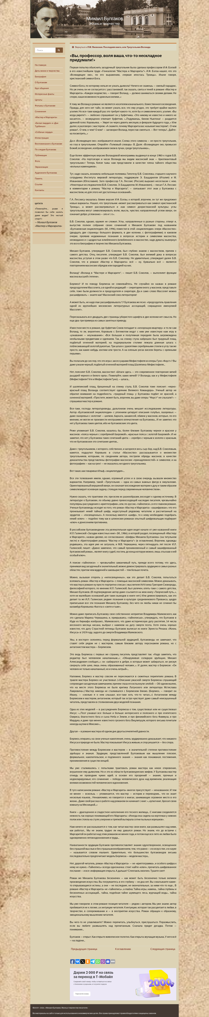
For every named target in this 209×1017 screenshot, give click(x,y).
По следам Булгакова (45, 149)
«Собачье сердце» (44, 132)
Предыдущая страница (84, 948)
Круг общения (42, 88)
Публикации (41, 155)
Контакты (39, 190)
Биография (40, 76)
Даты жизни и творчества (47, 70)
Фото (37, 161)
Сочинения (40, 111)
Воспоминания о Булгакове (48, 143)
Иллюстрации (42, 137)
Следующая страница (162, 948)
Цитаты (38, 99)
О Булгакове (41, 82)
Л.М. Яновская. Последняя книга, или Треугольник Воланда (118, 47)
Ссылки (38, 184)
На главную (40, 65)
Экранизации (41, 167)
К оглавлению (123, 948)
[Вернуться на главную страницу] (104, 19)
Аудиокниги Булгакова (46, 172)
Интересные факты (44, 94)
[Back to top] (202, 1010)
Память (38, 178)
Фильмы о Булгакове (45, 105)
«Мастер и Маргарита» (46, 117)
